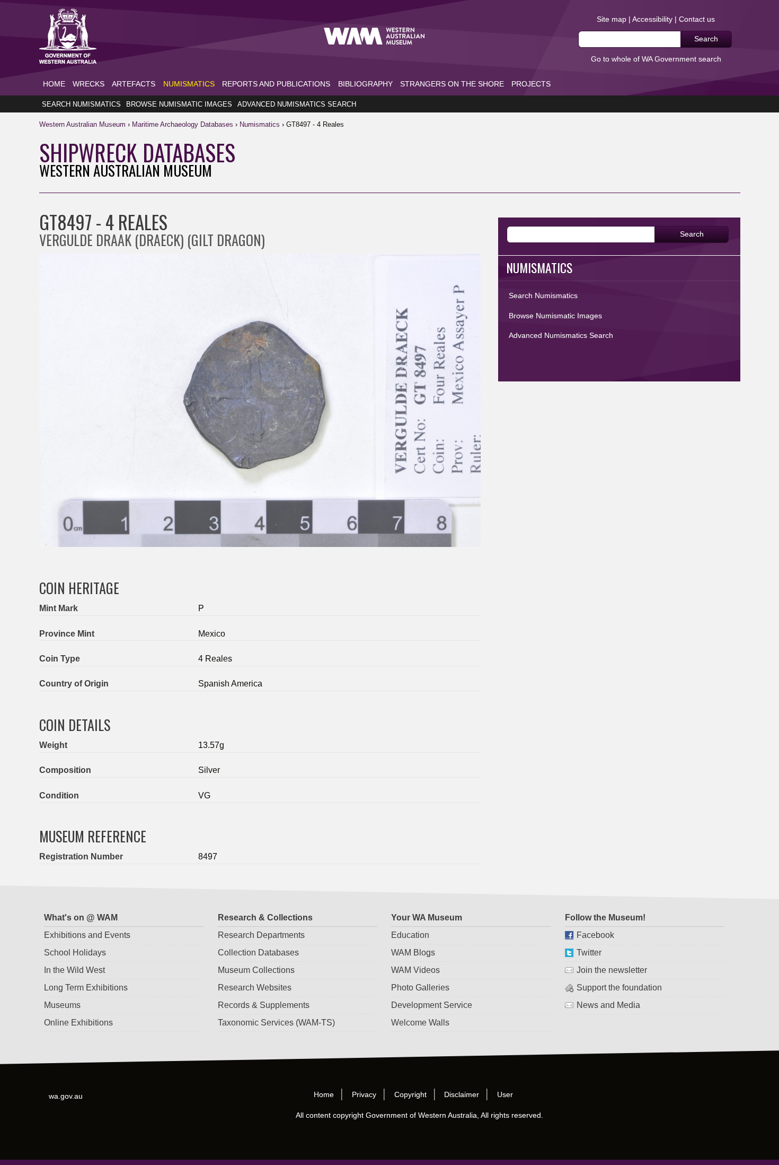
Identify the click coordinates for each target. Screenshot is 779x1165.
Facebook (595, 935)
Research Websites (254, 987)
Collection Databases (258, 952)
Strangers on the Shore (452, 84)
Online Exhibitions (78, 1022)
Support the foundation (619, 987)
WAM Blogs (413, 952)
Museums (62, 1005)
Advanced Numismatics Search (296, 104)
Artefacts (133, 84)
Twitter (589, 952)
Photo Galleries (420, 987)
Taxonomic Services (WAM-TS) (276, 1022)
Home (54, 84)
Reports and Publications (276, 84)
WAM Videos (415, 970)
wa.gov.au (66, 1095)
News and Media (608, 1005)
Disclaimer (462, 1094)
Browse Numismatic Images (179, 104)
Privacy (364, 1094)
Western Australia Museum (67, 36)
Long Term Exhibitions (86, 987)
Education (410, 935)
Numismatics (189, 84)
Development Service (431, 1005)
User (506, 1094)
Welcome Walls (420, 1022)
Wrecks (88, 84)
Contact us (697, 19)
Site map (611, 19)
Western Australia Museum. (374, 36)
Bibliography (365, 84)
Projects (531, 84)
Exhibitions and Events (87, 935)
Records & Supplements (263, 1005)
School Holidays (75, 952)
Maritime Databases (182, 124)
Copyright (410, 1094)
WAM (83, 124)
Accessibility (652, 19)
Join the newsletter (612, 970)
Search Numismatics (81, 104)
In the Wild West (74, 970)
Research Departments (261, 935)
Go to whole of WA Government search (656, 59)
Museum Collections (256, 970)
